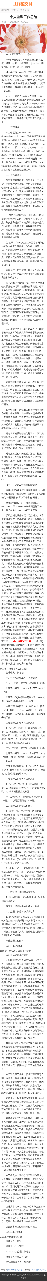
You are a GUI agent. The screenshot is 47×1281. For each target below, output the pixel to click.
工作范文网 (21, 1275)
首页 (13, 10)
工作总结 (24, 10)
